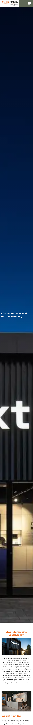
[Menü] (29, 3)
